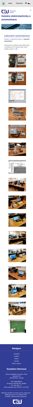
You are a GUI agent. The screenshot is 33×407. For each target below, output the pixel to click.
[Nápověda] (26, 3)
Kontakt (16, 361)
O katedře (17, 354)
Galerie (16, 358)
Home (10, 3)
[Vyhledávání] (30, 10)
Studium (6, 39)
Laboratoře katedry (16, 39)
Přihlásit (19, 3)
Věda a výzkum (16, 363)
